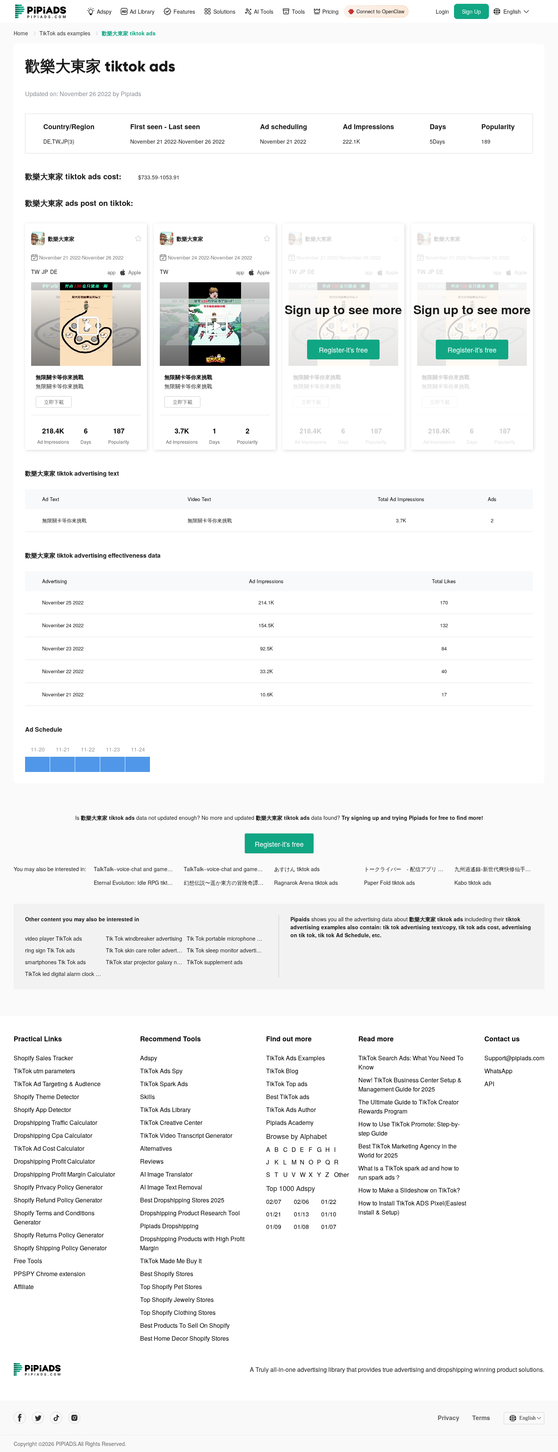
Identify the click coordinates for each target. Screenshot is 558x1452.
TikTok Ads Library (165, 1109)
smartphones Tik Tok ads (55, 962)
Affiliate (24, 1286)
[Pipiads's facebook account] (20, 1418)
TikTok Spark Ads (164, 1083)
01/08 (301, 1226)
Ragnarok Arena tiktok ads (306, 882)
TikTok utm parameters (44, 1070)
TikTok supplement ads (215, 962)
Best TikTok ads (287, 1096)
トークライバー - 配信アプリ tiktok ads (409, 869)
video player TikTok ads (53, 938)
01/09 (273, 1226)
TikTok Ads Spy (161, 1070)
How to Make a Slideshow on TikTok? (409, 1190)
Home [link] (22, 33)
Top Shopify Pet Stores (171, 1286)
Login (442, 11)
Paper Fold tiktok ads (389, 882)
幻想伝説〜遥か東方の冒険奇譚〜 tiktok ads (229, 882)
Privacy (448, 1418)
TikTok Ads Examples (295, 1057)
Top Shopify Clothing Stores (178, 1312)
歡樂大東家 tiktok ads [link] (129, 33)
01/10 (328, 1214)
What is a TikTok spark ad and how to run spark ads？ (408, 1173)
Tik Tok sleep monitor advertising (226, 950)
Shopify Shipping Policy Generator (60, 1247)
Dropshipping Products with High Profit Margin (192, 1243)
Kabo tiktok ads (472, 882)
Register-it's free (343, 349)
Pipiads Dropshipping (169, 1225)
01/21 (273, 1214)
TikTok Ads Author (291, 1109)
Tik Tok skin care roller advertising (146, 950)
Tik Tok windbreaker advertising (144, 938)
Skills (147, 1096)
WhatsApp (498, 1070)
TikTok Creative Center (171, 1122)
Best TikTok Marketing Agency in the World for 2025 (407, 1150)
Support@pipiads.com (514, 1057)
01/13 (301, 1214)
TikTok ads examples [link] (65, 33)
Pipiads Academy (290, 1122)
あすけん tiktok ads (297, 869)
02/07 (273, 1201)
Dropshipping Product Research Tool (190, 1212)
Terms (481, 1418)
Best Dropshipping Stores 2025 (182, 1200)
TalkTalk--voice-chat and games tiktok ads (139, 869)
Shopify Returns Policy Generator (59, 1235)
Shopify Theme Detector (46, 1096)
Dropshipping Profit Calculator (54, 1161)
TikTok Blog (282, 1070)
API (489, 1083)
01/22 (328, 1201)
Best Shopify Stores (166, 1273)
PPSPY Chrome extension (49, 1273)
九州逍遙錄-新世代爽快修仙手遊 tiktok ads (499, 869)
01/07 (328, 1226)
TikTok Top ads (286, 1083)
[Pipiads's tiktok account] (56, 1418)
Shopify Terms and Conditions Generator (54, 1217)
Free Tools (28, 1260)
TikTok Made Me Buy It (171, 1260)
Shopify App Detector (42, 1109)
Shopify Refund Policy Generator (58, 1200)
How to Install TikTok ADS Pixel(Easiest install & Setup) (412, 1207)
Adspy (148, 1057)
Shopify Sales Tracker (43, 1057)
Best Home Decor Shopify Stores (184, 1338)
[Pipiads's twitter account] (38, 1418)
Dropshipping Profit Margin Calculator (64, 1174)
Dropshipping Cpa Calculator (53, 1135)
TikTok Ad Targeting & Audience (57, 1083)
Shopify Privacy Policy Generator (58, 1187)
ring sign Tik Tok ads (50, 950)
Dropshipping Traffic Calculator (55, 1122)
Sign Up (471, 11)
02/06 (301, 1201)
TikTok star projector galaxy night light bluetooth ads (146, 962)
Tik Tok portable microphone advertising (227, 938)
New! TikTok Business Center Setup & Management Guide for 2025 (410, 1084)
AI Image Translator (166, 1174)
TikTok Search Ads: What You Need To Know (410, 1062)
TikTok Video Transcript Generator (186, 1135)
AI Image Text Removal (171, 1187)
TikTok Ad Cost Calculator (49, 1148)
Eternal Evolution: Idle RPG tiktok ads (138, 882)
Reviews (152, 1161)
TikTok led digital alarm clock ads (64, 973)
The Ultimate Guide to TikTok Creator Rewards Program (408, 1106)
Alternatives (156, 1148)
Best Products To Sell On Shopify (185, 1325)
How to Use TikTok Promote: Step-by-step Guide (409, 1128)
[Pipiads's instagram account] (74, 1418)
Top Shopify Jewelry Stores (177, 1299)
